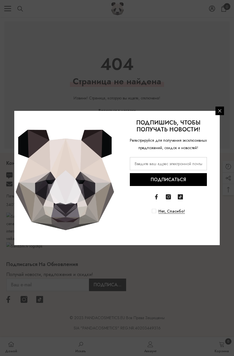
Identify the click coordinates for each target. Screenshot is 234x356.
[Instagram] (168, 197)
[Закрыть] (219, 111)
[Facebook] (156, 197)
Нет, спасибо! (171, 211)
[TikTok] (180, 197)
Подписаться (168, 179)
